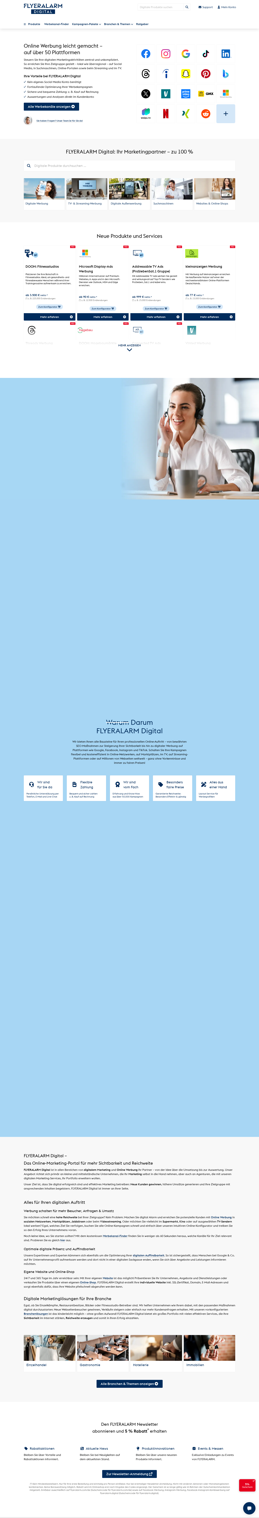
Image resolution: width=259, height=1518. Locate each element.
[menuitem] (33, 24)
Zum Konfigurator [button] (48, 306)
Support (207, 7)
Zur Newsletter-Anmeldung (127, 1474)
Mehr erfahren (49, 317)
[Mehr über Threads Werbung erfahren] (145, 73)
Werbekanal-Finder (115, 1236)
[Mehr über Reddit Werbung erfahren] (205, 113)
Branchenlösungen (36, 1313)
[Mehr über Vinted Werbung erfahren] (165, 93)
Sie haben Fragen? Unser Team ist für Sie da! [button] (59, 120)
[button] (33, 24)
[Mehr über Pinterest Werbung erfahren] (205, 73)
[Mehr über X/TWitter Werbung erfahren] (145, 93)
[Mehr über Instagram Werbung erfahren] (165, 53)
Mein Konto (228, 7)
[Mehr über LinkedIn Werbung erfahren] (225, 53)
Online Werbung (221, 1217)
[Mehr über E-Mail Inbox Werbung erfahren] (205, 93)
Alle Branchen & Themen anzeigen (127, 1384)
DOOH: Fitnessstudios (42, 266)
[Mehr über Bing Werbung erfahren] (225, 73)
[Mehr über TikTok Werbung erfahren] (205, 53)
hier (62, 1240)
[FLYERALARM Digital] (43, 9)
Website (108, 1278)
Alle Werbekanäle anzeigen (49, 106)
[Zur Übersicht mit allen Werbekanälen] (225, 113)
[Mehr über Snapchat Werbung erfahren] (185, 73)
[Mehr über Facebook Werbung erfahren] (145, 53)
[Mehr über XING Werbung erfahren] (185, 113)
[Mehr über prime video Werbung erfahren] (185, 93)
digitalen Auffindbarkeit (148, 1255)
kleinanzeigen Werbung (204, 266)
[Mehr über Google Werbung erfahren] (185, 53)
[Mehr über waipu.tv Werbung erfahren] (145, 113)
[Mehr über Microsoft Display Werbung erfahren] (225, 93)
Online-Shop (88, 1282)
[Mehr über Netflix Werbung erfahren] (165, 113)
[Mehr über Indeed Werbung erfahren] (165, 73)
